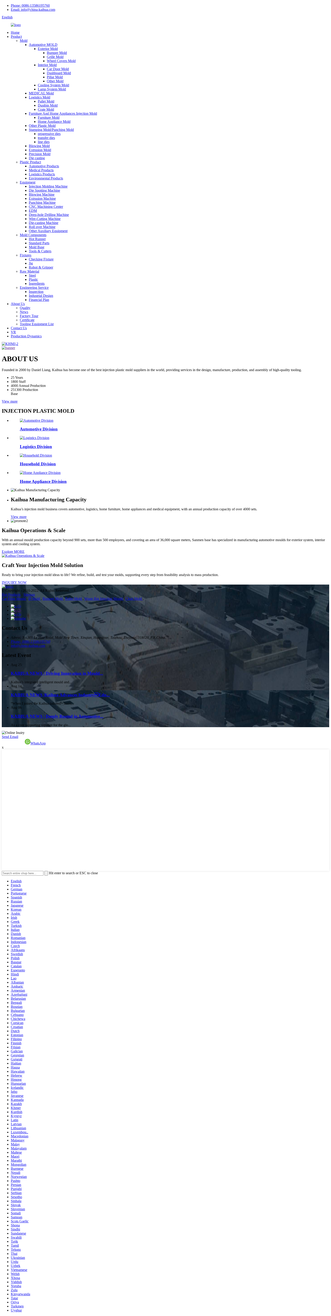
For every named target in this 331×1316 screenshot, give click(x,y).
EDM (33, 211)
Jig (31, 263)
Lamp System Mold (52, 89)
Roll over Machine (42, 227)
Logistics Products (42, 174)
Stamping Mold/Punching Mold (51, 130)
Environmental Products (46, 178)
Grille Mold (55, 57)
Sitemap (29, 594)
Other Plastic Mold (42, 126)
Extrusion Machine (42, 198)
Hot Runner (37, 239)
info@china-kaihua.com (28, 646)
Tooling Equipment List (37, 324)
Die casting (37, 158)
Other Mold (55, 81)
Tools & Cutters (40, 251)
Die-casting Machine (43, 223)
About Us (18, 304)
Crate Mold (46, 109)
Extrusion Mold (40, 150)
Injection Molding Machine (48, 186)
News (24, 312)
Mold (23, 41)
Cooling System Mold (53, 85)
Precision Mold (39, 154)
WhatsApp (38, 743)
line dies (44, 142)
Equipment (27, 182)
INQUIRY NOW (14, 582)
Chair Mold (134, 599)
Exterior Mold (48, 49)
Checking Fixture (41, 259)
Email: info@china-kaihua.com (33, 9)
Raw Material (29, 271)
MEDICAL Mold (41, 93)
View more (10, 401)
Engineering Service (34, 287)
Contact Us (19, 328)
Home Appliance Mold (54, 121)
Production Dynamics (26, 336)
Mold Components (33, 235)
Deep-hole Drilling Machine (49, 215)
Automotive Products (44, 166)
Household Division (38, 464)
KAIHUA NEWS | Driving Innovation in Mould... (57, 673)
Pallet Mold (46, 101)
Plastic (33, 279)
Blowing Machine (41, 194)
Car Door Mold (58, 69)
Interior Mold (47, 65)
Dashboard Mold (59, 73)
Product (16, 36)
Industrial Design (41, 296)
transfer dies (46, 138)
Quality (25, 308)
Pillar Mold (55, 77)
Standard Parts (39, 243)
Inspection (36, 292)
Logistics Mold (39, 97)
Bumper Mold (57, 53)
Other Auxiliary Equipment (48, 231)
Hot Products (11, 594)
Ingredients (37, 283)
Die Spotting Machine (44, 190)
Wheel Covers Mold (61, 61)
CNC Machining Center (46, 206)
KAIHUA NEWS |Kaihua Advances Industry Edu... (60, 695)
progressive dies (49, 134)
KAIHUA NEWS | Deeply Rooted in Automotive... (57, 716)
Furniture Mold (48, 117)
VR (13, 332)
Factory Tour (29, 316)
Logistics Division (36, 446)
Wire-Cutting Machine (45, 219)
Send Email (10, 737)
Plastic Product (30, 162)
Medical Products (41, 170)
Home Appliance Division (43, 481)
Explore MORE (13, 552)
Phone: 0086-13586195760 (30, 5)
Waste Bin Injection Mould (104, 599)
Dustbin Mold (48, 105)
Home (15, 32)
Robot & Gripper (41, 267)
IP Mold (34, 599)
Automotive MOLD (43, 45)
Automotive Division (39, 429)
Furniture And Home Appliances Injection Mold (63, 113)
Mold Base (36, 247)
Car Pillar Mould (14, 599)
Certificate (27, 320)
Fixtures (25, 255)
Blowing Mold (39, 146)
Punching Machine (42, 202)
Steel (32, 275)
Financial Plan (39, 300)
